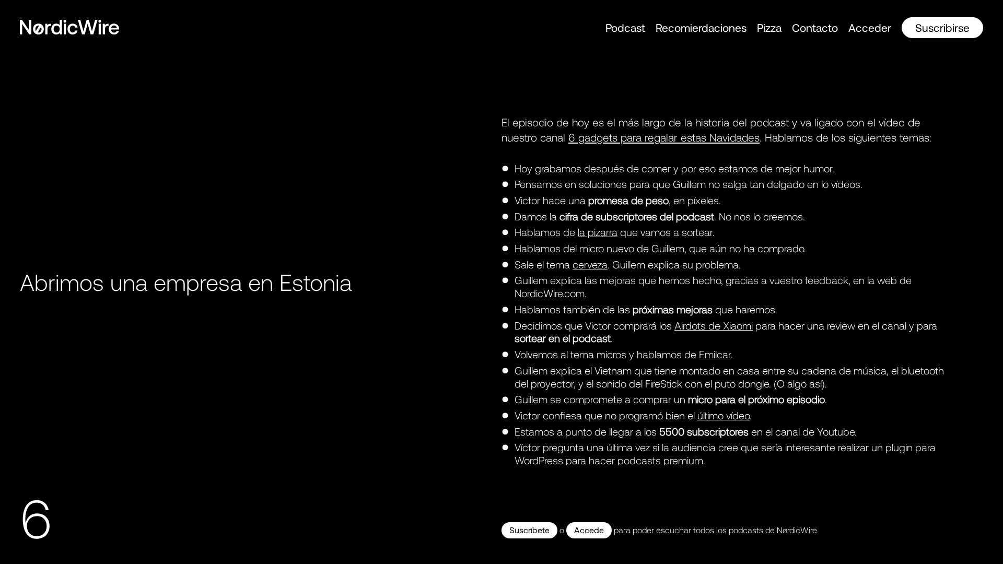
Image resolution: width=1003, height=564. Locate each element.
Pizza (769, 27)
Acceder (869, 27)
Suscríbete (529, 530)
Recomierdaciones (701, 27)
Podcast (625, 27)
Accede (589, 530)
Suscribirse (942, 27)
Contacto (815, 27)
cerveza (590, 264)
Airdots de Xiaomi (713, 325)
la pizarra (597, 232)
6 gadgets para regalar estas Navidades (664, 137)
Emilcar (715, 354)
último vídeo (723, 415)
